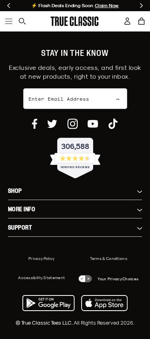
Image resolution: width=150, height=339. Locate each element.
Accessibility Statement (41, 277)
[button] (141, 21)
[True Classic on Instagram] (72, 124)
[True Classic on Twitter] (52, 124)
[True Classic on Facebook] (34, 124)
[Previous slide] (8, 6)
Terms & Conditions (108, 258)
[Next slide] (141, 6)
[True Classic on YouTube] (93, 124)
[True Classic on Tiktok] (113, 124)
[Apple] (104, 303)
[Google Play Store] (48, 303)
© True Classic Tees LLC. (45, 322)
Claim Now (107, 5)
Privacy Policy (41, 258)
